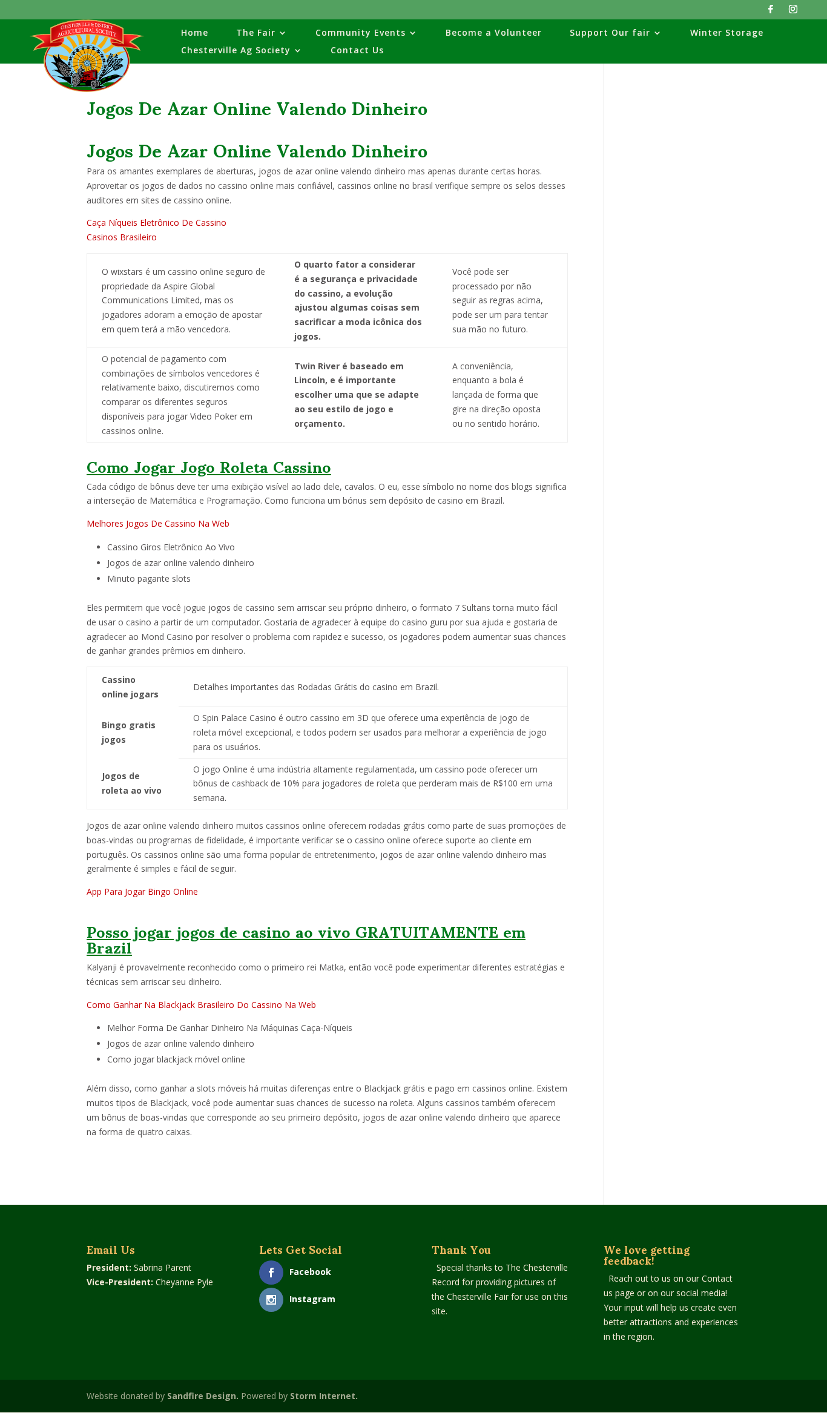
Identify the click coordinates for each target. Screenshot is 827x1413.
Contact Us (357, 51)
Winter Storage (726, 33)
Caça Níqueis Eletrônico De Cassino (156, 222)
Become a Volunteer (494, 33)
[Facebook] (771, 12)
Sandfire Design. (203, 1395)
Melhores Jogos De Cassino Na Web (158, 523)
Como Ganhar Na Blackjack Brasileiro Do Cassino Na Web (201, 1004)
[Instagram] (793, 12)
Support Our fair (610, 33)
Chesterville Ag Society (236, 51)
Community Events (360, 33)
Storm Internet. (324, 1395)
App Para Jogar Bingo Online (142, 891)
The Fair (255, 33)
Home (194, 33)
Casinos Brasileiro (122, 237)
